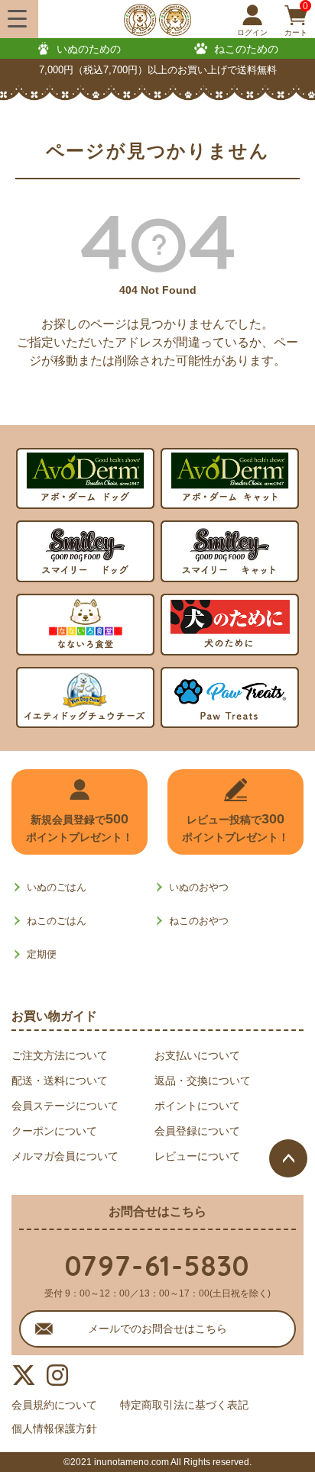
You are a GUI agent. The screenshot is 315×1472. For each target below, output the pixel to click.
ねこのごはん (56, 920)
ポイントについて (197, 1106)
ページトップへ (288, 1158)
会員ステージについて (65, 1106)
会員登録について (197, 1131)
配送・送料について (59, 1080)
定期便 (42, 954)
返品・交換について (202, 1080)
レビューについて (197, 1156)
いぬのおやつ (199, 887)
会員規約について (54, 1405)
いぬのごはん (56, 887)
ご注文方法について (59, 1055)
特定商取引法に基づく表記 (184, 1405)
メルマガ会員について (65, 1156)
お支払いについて (197, 1055)
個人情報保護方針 (54, 1428)
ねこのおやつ (199, 920)
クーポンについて (54, 1131)
